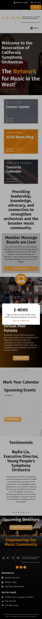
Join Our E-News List (21, 321)
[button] (39, 303)
